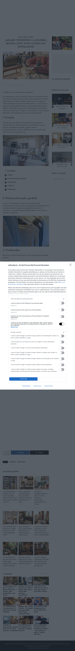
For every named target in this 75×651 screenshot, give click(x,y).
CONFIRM (23, 379)
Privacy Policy (48, 386)
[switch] (61, 303)
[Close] (71, 265)
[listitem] (37, 299)
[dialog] (37, 326)
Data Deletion (26, 386)
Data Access (37, 386)
